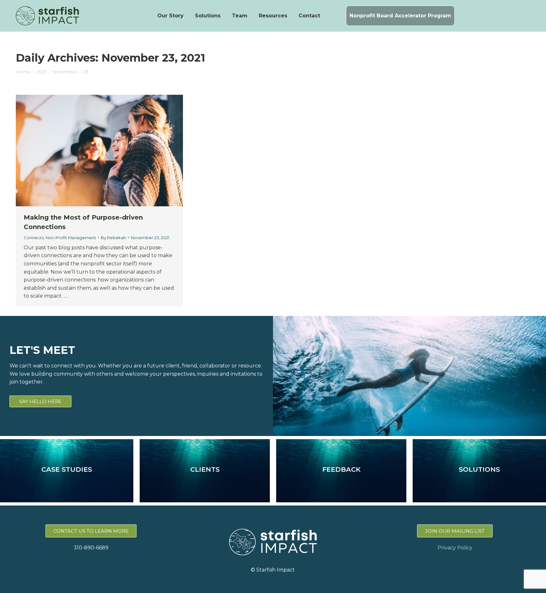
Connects (34, 237)
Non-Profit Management (71, 237)
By (113, 237)
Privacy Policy (455, 548)
